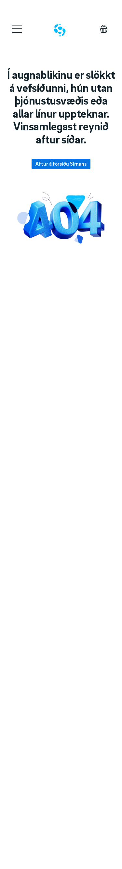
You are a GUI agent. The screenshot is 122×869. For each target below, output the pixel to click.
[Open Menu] (17, 29)
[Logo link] (60, 30)
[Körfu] (104, 29)
